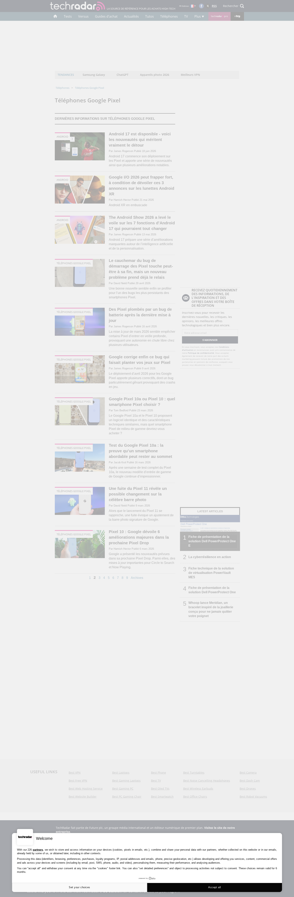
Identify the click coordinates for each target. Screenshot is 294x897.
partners (38, 849)
